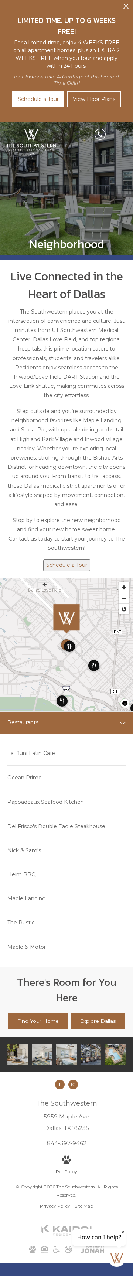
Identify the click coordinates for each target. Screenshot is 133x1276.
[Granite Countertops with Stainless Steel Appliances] (17, 1054)
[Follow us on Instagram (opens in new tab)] (73, 1084)
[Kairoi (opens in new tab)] (66, 1234)
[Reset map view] (124, 608)
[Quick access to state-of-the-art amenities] (91, 1054)
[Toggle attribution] (124, 703)
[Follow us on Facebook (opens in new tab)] (60, 1084)
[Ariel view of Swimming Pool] (115, 1054)
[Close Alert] (126, 8)
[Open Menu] (120, 136)
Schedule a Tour (66, 565)
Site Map (84, 1206)
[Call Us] (100, 136)
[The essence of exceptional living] (42, 1054)
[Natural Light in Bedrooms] (66, 1054)
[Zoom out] (124, 598)
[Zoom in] (124, 587)
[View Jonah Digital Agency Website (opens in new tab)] (92, 1251)
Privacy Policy (55, 1206)
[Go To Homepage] (31, 142)
